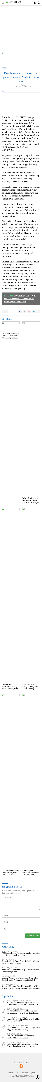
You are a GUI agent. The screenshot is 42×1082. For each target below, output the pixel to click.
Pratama (23, 85)
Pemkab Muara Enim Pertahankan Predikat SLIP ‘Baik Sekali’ (20, 1037)
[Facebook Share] (20, 311)
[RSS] (21, 1066)
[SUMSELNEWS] (13, 3)
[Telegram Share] (34, 311)
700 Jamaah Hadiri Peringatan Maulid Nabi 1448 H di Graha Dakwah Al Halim (21, 954)
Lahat (4, 68)
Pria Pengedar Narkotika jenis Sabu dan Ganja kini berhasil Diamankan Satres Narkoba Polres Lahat (31, 873)
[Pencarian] (39, 3)
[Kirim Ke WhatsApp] (38, 311)
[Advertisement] (21, 26)
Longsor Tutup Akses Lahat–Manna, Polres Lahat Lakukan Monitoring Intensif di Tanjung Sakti (10, 873)
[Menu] (3, 3)
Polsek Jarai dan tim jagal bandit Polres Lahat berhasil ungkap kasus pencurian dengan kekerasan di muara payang (31, 500)
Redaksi (11, 1073)
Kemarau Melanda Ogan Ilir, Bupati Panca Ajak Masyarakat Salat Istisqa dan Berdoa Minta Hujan (21, 987)
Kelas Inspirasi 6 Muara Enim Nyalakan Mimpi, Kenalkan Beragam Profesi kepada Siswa (22, 1045)
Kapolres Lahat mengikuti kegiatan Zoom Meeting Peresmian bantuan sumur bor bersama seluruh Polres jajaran (31, 686)
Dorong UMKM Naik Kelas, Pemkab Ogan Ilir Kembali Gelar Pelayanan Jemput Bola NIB (20, 979)
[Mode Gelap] (35, 3)
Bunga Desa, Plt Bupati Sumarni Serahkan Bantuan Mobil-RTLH (23, 1020)
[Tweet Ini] (24, 311)
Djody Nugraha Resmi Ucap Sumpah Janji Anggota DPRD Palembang (23, 1028)
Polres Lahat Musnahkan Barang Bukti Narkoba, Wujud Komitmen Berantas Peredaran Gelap (10, 686)
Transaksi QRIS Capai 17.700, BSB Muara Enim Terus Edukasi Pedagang (20, 962)
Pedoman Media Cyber (26, 1073)
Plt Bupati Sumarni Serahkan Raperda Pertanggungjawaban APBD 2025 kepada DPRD (23, 1012)
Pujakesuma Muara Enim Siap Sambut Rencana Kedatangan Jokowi (20, 971)
